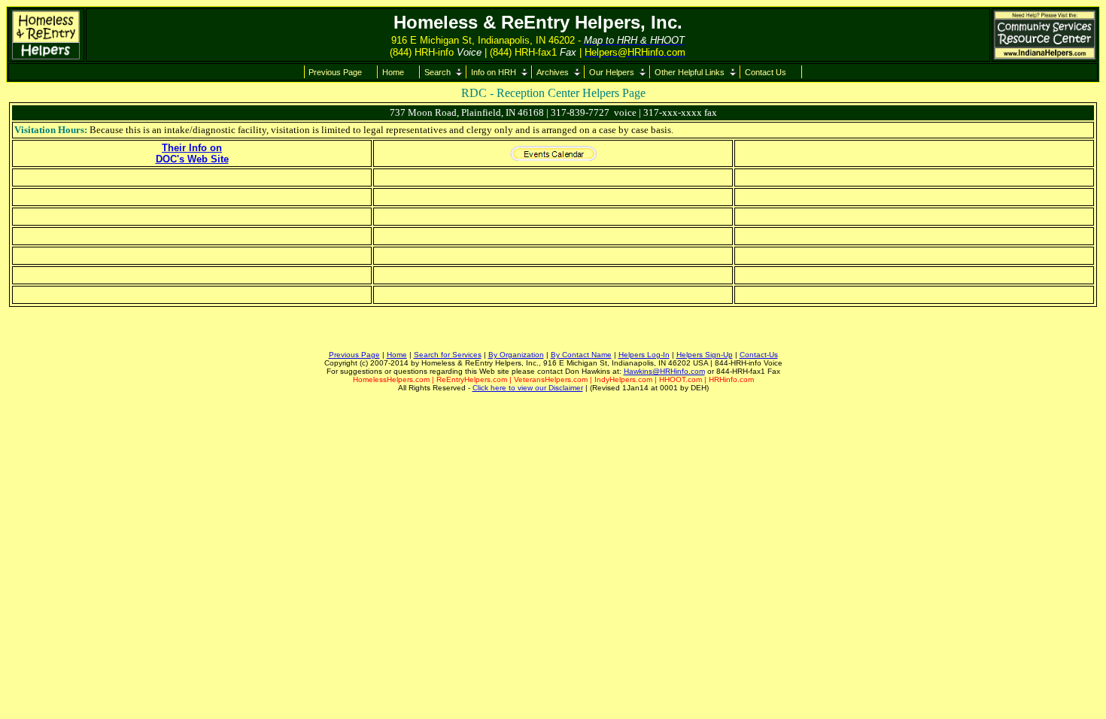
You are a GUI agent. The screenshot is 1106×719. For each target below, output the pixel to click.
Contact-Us (759, 354)
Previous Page (335, 72)
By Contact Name (581, 354)
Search (437, 72)
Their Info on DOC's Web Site (192, 153)
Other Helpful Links (690, 72)
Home (393, 72)
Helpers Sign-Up (704, 354)
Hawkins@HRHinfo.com (664, 371)
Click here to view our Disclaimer (527, 388)
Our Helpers (611, 72)
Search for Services (448, 354)
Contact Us (765, 72)
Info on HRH (493, 72)
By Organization (516, 354)
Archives (552, 72)
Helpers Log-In (644, 354)
